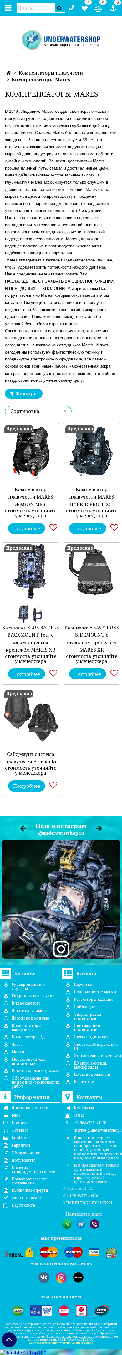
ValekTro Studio (82, 1343)
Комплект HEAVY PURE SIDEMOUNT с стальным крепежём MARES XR (91, 638)
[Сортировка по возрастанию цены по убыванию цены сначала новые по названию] (38, 411)
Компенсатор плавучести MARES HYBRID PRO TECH (91, 497)
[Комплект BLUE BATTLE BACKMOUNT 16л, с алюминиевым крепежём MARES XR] (30, 571)
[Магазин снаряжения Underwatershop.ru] (61, 40)
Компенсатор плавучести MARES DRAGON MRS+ (30, 497)
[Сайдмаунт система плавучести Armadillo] (30, 716)
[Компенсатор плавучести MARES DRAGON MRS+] (30, 451)
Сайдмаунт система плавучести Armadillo (30, 758)
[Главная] (8, 72)
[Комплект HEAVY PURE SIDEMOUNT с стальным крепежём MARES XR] (91, 571)
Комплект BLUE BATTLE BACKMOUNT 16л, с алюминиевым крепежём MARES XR (30, 638)
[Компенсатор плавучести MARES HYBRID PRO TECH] (91, 451)
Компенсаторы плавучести (51, 72)
